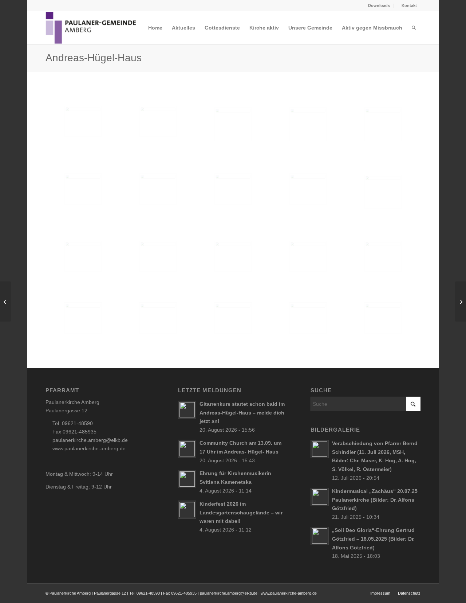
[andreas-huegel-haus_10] (83, 256)
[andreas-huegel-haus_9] (83, 318)
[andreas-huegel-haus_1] (83, 121)
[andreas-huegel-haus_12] (233, 256)
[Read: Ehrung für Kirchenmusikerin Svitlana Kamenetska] (187, 479)
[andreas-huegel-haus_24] (307, 124)
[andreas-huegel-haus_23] (382, 191)
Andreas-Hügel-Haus (94, 57)
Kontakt (408, 5)
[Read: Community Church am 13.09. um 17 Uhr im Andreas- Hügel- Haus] (187, 449)
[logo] (91, 27)
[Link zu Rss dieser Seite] (47, 5)
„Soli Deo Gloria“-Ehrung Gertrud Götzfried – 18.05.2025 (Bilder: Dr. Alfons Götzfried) (373, 539)
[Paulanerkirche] (5, 301)
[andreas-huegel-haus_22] (382, 124)
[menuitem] (377, 6)
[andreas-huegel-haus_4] (158, 189)
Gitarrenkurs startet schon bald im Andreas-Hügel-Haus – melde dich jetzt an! (242, 412)
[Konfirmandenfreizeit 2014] (460, 301)
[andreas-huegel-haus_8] (382, 256)
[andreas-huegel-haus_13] (307, 256)
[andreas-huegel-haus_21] (233, 124)
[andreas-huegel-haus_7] (307, 189)
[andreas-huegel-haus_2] (158, 121)
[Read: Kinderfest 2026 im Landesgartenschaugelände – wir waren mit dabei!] (187, 510)
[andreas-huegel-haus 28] (158, 318)
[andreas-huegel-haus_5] (83, 189)
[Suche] (413, 27)
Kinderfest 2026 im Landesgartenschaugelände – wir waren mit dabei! (241, 512)
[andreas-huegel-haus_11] (158, 256)
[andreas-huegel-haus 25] (382, 318)
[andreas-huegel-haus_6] (233, 189)
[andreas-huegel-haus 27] (233, 318)
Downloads (379, 5)
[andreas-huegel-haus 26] (307, 318)
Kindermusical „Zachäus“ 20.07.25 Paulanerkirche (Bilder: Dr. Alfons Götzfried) (375, 499)
